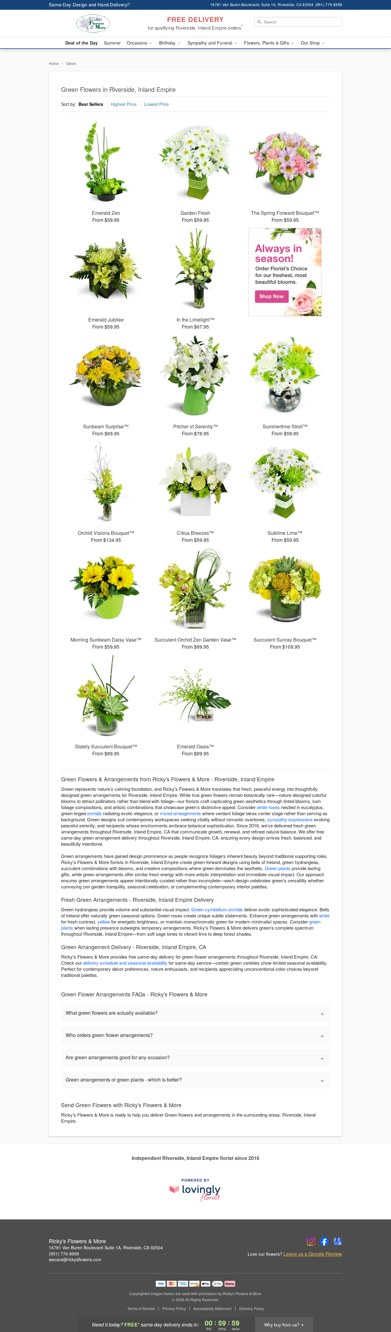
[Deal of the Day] (285, 272)
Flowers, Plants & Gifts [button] (267, 43)
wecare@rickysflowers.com (75, 1259)
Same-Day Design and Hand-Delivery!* (90, 4)
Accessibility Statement (212, 1308)
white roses (268, 807)
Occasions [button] (137, 43)
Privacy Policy (174, 1308)
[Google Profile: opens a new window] (338, 1241)
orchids (94, 813)
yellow (103, 921)
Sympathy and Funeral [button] (211, 43)
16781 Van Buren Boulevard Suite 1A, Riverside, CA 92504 (106, 1247)
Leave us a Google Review (312, 1254)
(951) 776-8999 (64, 1254)
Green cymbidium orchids (217, 909)
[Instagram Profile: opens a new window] (311, 1241)
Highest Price (124, 104)
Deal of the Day (81, 43)
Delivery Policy (251, 1308)
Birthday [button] (168, 43)
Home (54, 63)
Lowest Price (156, 104)
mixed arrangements (180, 813)
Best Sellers (91, 104)
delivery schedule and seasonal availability (125, 962)
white (324, 915)
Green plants (278, 868)
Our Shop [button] (311, 43)
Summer (112, 43)
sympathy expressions (290, 819)
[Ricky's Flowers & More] (93, 23)
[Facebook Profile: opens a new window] (324, 1241)
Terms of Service (141, 1308)
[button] (375, 1306)
